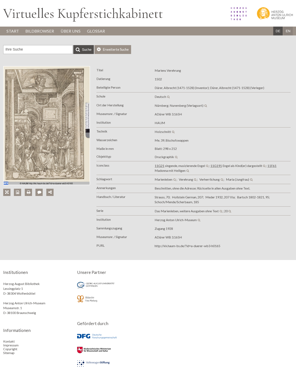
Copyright (10, 349)
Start (12, 31)
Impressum (11, 345)
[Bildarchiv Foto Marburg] (111, 301)
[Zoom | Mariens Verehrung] (8, 188)
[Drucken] (30, 188)
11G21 (159, 166)
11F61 (271, 166)
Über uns (71, 31)
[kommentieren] (39, 192)
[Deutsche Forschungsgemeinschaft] (111, 339)
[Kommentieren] (40, 188)
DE (278, 31)
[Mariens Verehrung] (46, 184)
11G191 (216, 166)
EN (288, 31)
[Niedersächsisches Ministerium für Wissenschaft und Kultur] (111, 352)
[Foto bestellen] (19, 188)
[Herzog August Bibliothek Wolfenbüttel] (234, 19)
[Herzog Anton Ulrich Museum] (270, 19)
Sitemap (8, 353)
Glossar (96, 31)
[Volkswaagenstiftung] (111, 366)
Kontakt (9, 341)
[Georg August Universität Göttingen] (111, 288)
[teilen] (50, 192)
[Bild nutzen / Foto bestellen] (17, 192)
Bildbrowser (39, 31)
